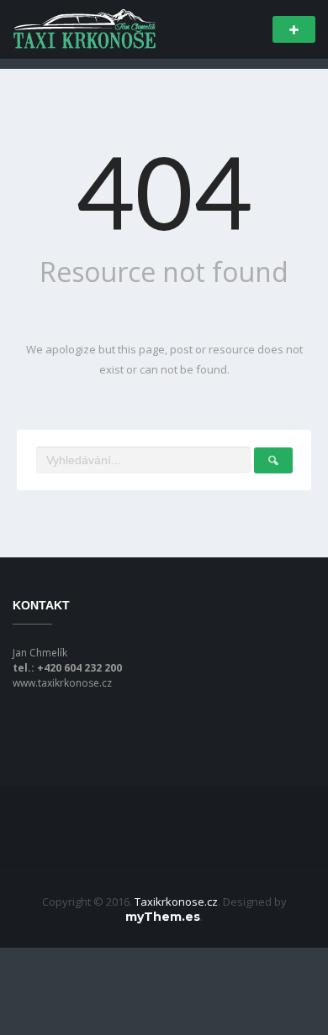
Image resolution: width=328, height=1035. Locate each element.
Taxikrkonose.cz (176, 901)
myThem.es (162, 916)
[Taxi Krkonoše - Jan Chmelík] (84, 28)
